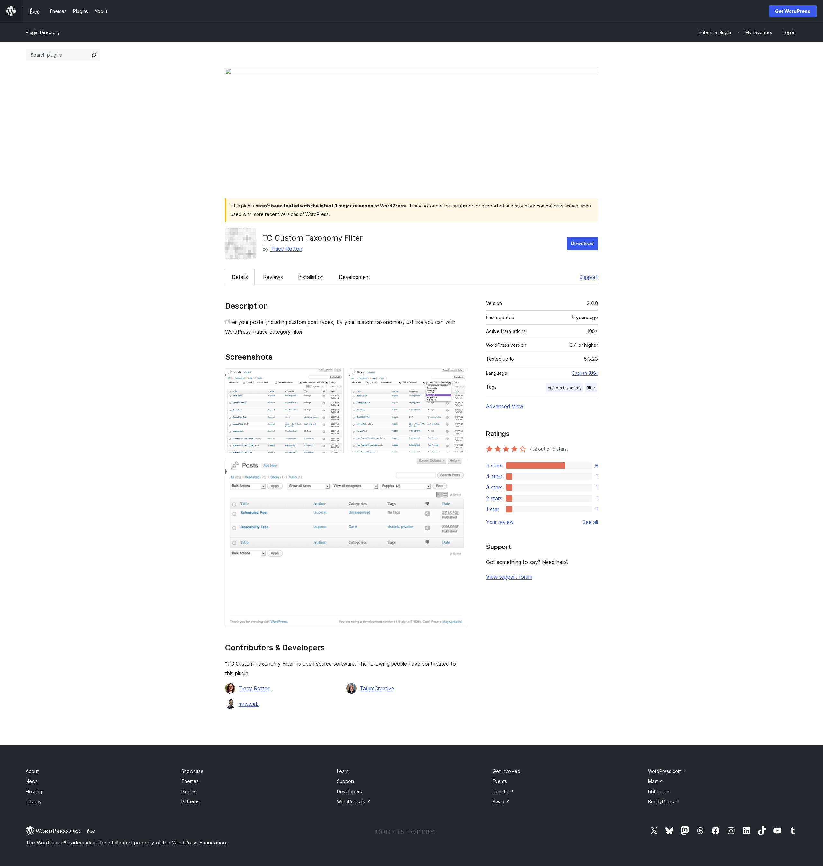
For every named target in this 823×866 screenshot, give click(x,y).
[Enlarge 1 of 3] (335, 377)
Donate (503, 791)
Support (588, 277)
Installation (311, 277)
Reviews (273, 277)
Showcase (192, 771)
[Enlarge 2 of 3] (459, 377)
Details (240, 277)
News (32, 781)
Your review (500, 522)
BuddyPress (663, 801)
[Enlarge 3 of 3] (459, 467)
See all (590, 522)
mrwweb (249, 704)
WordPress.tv (354, 801)
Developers (349, 791)
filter (591, 387)
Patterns (190, 801)
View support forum (509, 577)
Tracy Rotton (286, 248)
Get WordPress (792, 11)
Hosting (34, 791)
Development (354, 277)
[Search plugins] (93, 55)
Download (582, 243)
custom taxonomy (565, 387)
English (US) (585, 373)
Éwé (91, 831)
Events (500, 781)
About (32, 771)
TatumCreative (377, 688)
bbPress (659, 791)
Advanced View (504, 406)
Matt (655, 781)
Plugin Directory (43, 32)
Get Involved (506, 771)
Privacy (33, 801)
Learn (343, 771)
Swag (501, 801)
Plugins (188, 791)
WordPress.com (667, 771)
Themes (190, 781)
